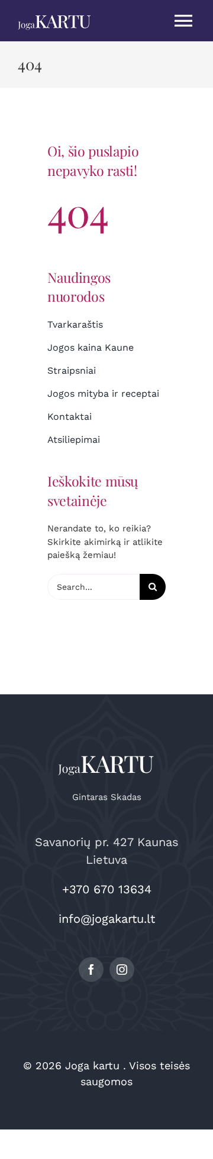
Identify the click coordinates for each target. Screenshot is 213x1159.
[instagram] (121, 969)
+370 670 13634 (106, 889)
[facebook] (91, 969)
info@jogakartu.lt (107, 919)
